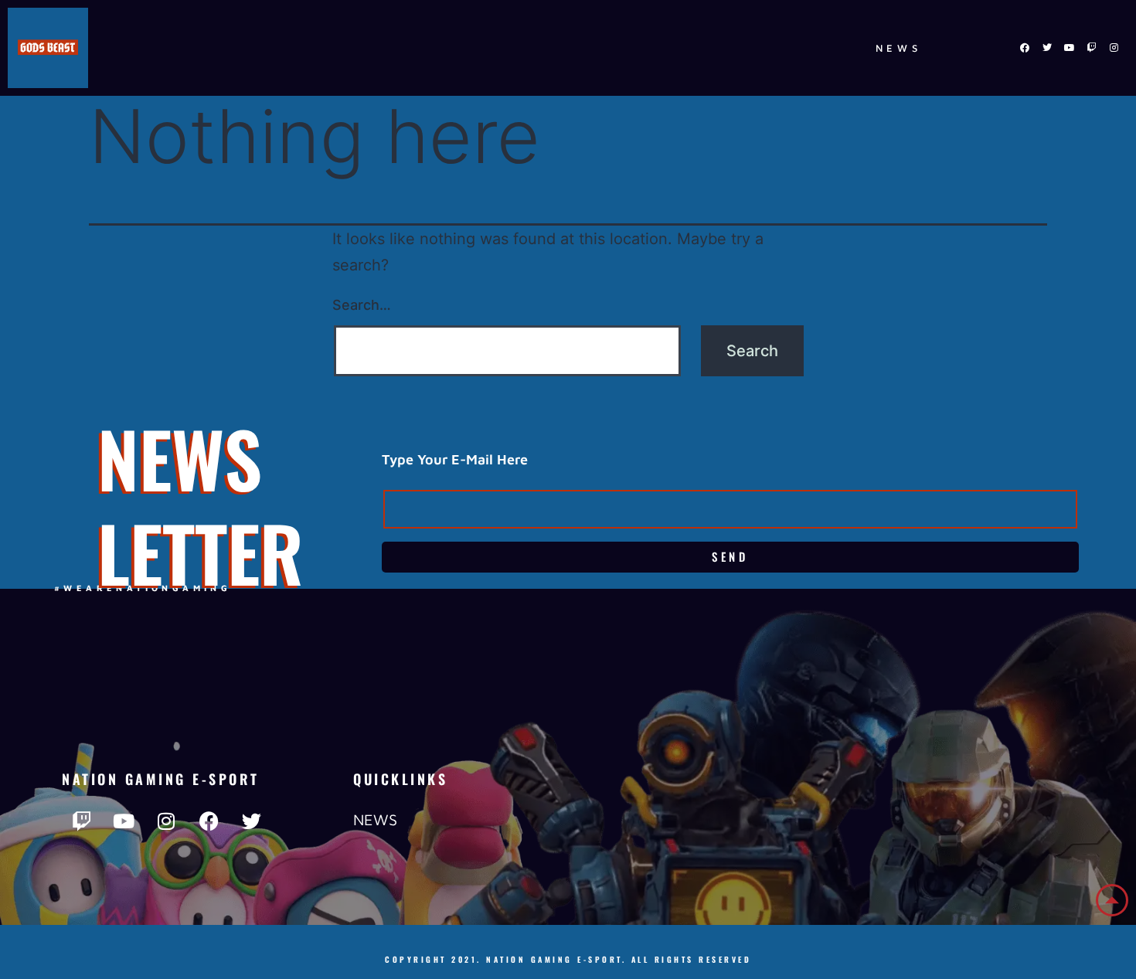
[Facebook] (1024, 48)
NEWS (899, 48)
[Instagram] (1114, 48)
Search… (361, 305)
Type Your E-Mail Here (455, 459)
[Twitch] (1092, 48)
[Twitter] (1047, 48)
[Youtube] (1069, 48)
